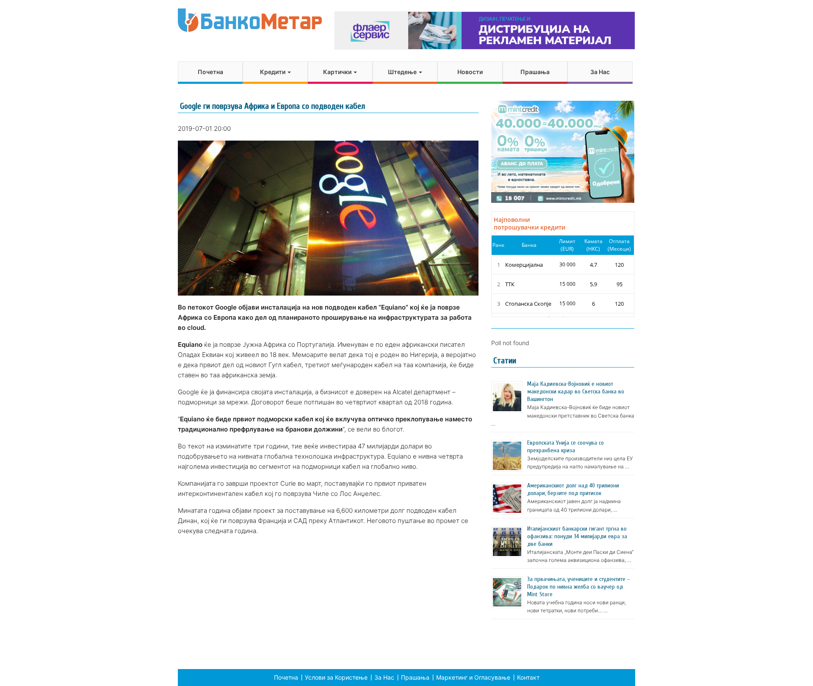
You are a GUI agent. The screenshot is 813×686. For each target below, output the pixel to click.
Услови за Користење (336, 677)
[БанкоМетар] (250, 20)
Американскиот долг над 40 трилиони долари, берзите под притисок (573, 489)
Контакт (528, 677)
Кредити (273, 71)
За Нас (600, 71)
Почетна (210, 71)
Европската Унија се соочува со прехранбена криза (565, 446)
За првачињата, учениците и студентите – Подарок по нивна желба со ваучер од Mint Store (578, 586)
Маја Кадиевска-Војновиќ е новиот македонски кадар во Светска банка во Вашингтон (575, 391)
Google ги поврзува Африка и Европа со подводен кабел (272, 106)
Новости (470, 71)
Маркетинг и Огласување (473, 677)
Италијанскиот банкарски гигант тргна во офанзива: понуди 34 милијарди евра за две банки (577, 536)
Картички (338, 71)
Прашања (535, 71)
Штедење (403, 71)
